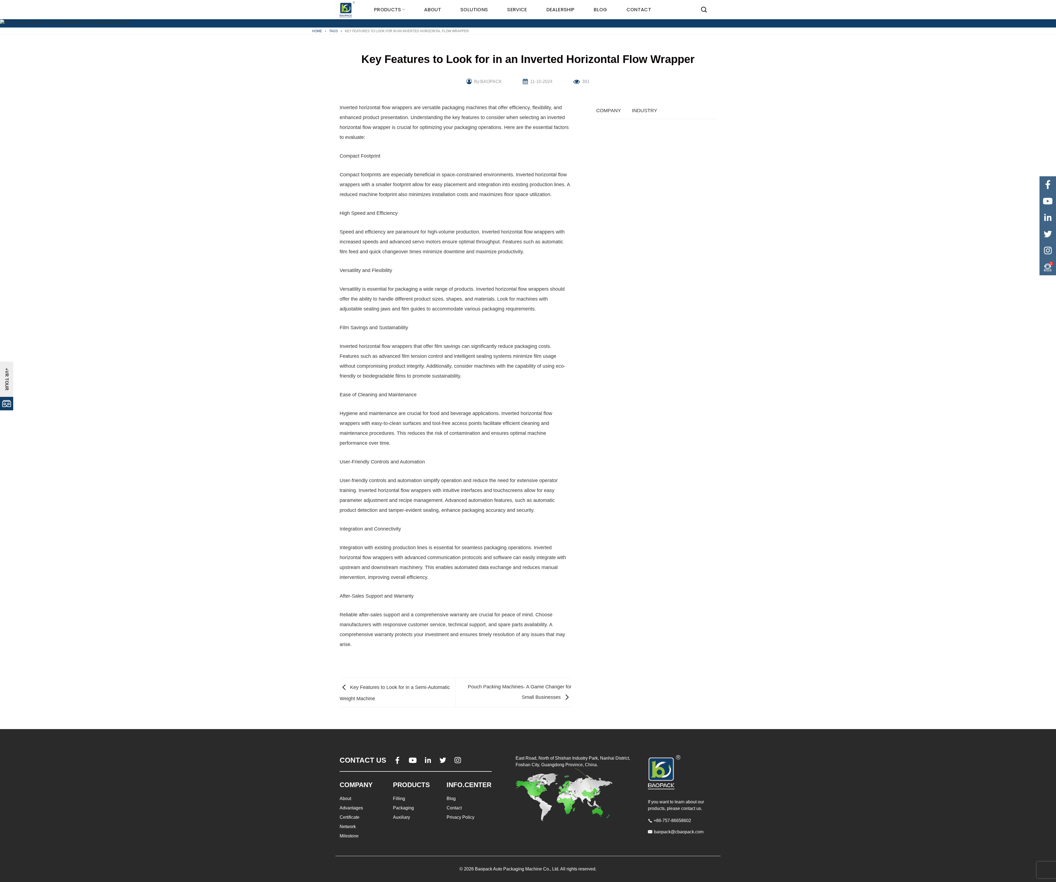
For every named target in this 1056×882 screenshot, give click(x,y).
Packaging (403, 808)
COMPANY (608, 110)
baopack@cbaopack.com (678, 831)
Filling (399, 798)
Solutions (474, 9)
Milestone (349, 836)
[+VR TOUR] (6, 403)
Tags (333, 31)
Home (317, 31)
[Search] (703, 9)
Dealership (560, 9)
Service (517, 9)
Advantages (351, 808)
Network (348, 826)
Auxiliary (401, 817)
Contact (638, 9)
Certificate (349, 817)
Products (387, 9)
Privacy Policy (460, 817)
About (432, 9)
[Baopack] (348, 9)
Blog (600, 9)
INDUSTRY (644, 110)
